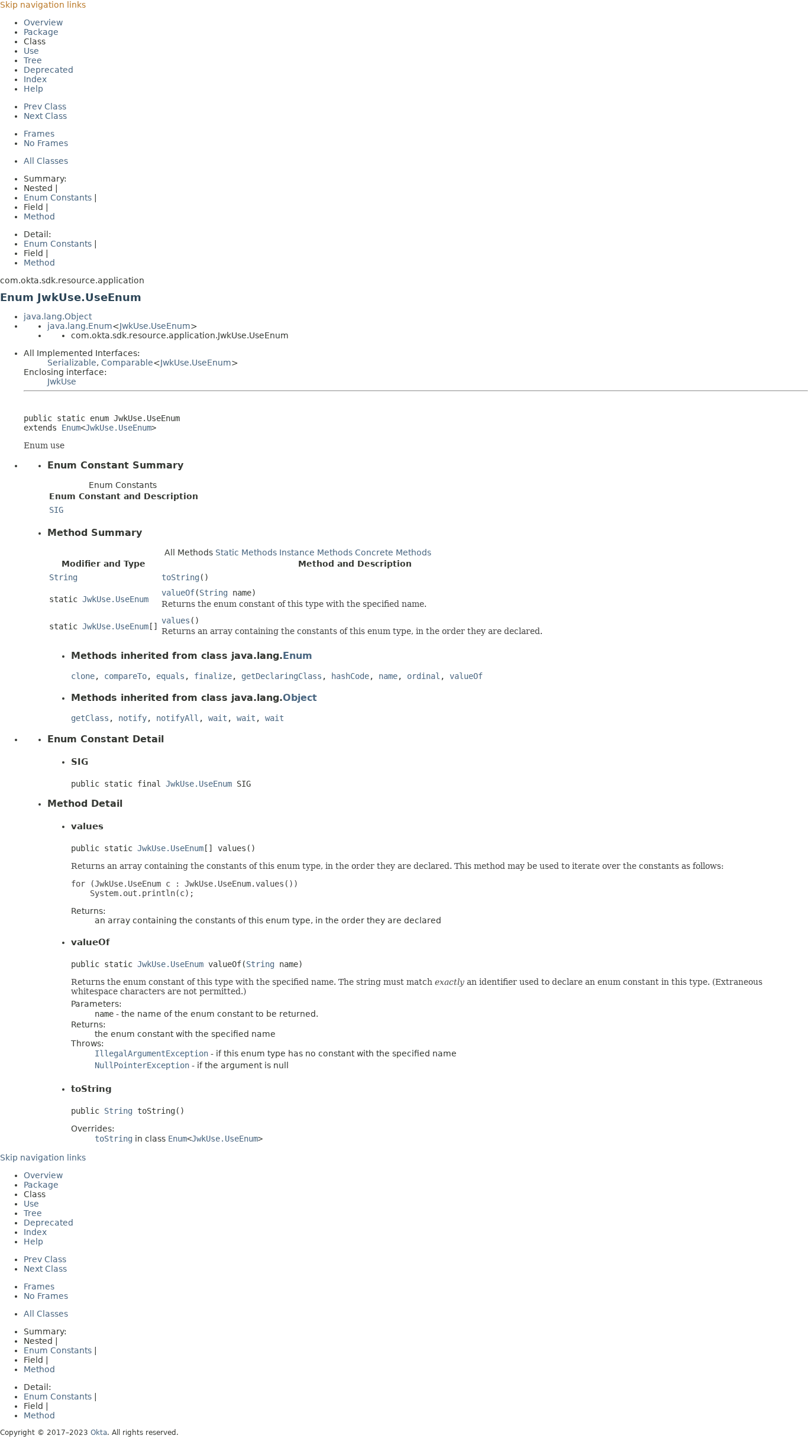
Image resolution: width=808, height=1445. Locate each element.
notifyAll (177, 718)
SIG (56, 510)
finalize (213, 676)
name (388, 676)
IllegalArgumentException (151, 1053)
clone (83, 676)
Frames (39, 133)
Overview (43, 22)
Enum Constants (58, 197)
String (63, 577)
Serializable (71, 362)
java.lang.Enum (79, 326)
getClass (90, 718)
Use (31, 51)
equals (170, 676)
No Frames (46, 143)
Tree (33, 60)
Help (33, 88)
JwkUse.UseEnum (154, 326)
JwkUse (61, 381)
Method (39, 216)
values (175, 620)
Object (300, 697)
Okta (99, 1432)
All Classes (46, 161)
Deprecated (48, 70)
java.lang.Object (58, 316)
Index (35, 79)
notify (132, 718)
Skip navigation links (43, 4)
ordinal (423, 676)
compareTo (125, 676)
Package (41, 32)
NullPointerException (142, 1065)
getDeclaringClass (281, 676)
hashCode (350, 676)
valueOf (178, 592)
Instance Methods (316, 552)
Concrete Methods (393, 552)
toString (180, 577)
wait (217, 718)
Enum (71, 427)
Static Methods (246, 552)
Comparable (127, 362)
